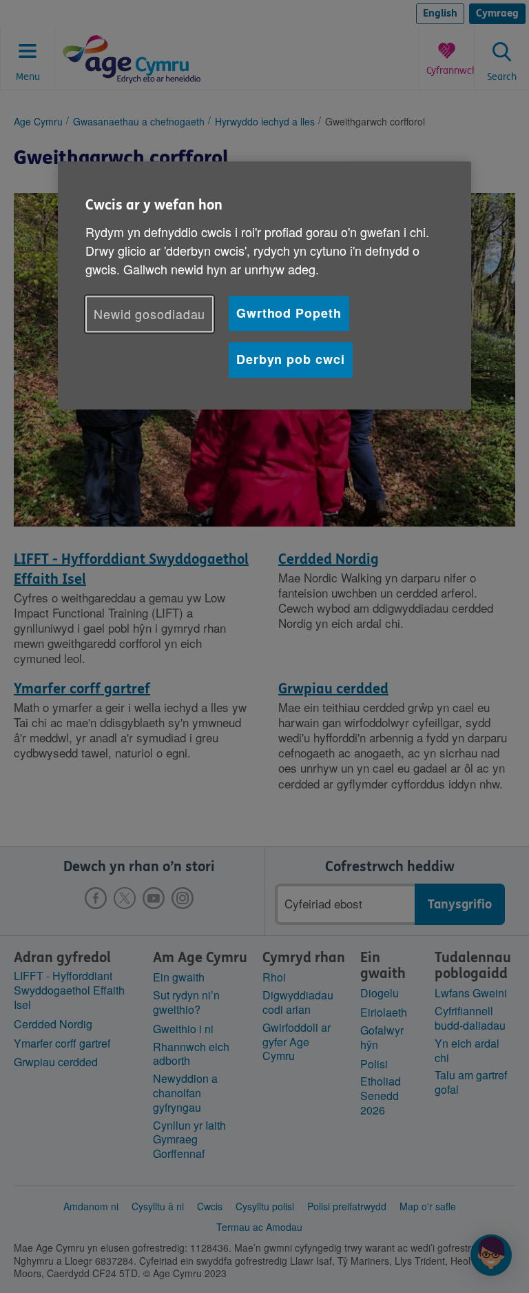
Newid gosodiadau (149, 314)
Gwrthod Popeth (289, 313)
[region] (264, 285)
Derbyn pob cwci (290, 360)
